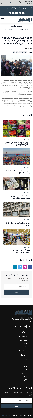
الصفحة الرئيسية (27, 8)
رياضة (25, 383)
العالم (25, 379)
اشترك (16, 292)
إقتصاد (25, 366)
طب (26, 369)
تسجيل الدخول (5, 3)
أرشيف (6, 8)
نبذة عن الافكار (16, 8)
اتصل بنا (28, 10)
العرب (15, 29)
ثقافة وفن (24, 373)
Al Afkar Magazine (6, 415)
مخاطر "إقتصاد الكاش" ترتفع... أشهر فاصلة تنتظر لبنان (18, 197)
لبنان (26, 359)
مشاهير (25, 376)
